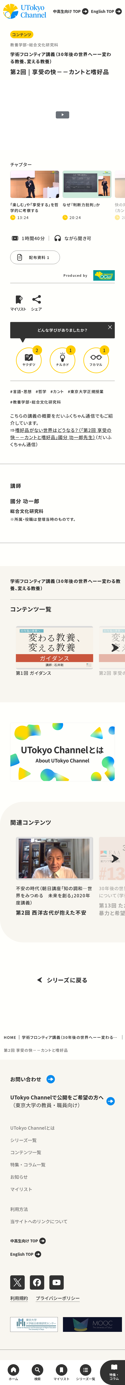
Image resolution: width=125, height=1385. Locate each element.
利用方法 (19, 1209)
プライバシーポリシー (58, 1298)
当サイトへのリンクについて (39, 1221)
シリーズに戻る (67, 980)
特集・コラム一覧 (27, 1164)
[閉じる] (110, 327)
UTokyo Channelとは (32, 1128)
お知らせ (19, 1177)
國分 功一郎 (24, 501)
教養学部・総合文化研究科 (34, 44)
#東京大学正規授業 (86, 391)
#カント (57, 391)
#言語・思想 (21, 391)
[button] (29, 360)
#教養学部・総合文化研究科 (35, 402)
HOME (10, 1037)
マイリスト (21, 1189)
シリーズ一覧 (23, 1140)
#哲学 (41, 391)
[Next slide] (115, 648)
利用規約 (19, 1298)
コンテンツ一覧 (25, 1152)
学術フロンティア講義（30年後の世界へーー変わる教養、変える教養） (65, 584)
